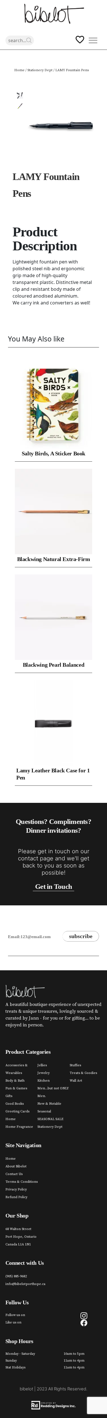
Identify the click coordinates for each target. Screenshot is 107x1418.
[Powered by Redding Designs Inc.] (53, 1405)
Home (19, 70)
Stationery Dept (40, 70)
